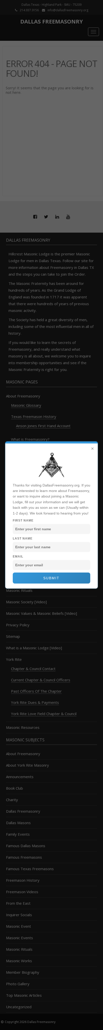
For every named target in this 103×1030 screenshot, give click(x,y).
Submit (51, 578)
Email (18, 556)
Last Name (22, 538)
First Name (23, 520)
